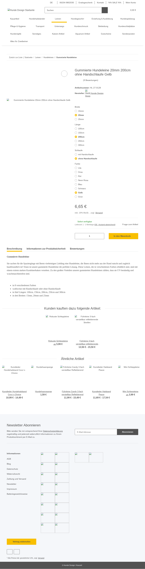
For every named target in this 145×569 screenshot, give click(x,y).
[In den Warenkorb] (9, 66)
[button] (115, 10)
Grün (80, 197)
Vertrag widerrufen (21, 541)
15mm (81, 111)
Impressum (12, 489)
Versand (99, 213)
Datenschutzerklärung (53, 431)
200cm (81, 137)
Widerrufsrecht (13, 474)
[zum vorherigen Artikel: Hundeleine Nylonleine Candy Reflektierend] (129, 57)
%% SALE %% (114, 2)
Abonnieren (127, 432)
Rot (79, 176)
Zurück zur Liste (15, 57)
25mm (81, 119)
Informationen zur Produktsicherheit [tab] (46, 249)
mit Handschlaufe (86, 154)
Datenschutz (12, 469)
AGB (9, 459)
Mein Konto (131, 2)
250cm (81, 141)
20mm (81, 115)
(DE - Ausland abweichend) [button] (104, 225)
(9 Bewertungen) (90, 80)
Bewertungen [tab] (77, 249)
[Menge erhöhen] (101, 236)
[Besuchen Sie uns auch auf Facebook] (10, 551)
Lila (79, 168)
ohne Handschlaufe (87, 158)
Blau (80, 184)
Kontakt (100, 2)
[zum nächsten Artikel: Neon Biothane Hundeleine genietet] (135, 57)
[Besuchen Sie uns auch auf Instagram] (17, 551)
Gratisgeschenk (85, 2)
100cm (81, 128)
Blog (9, 464)
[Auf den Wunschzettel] (64, 74)
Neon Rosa (83, 180)
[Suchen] (105, 10)
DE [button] (51, 2)
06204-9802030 (67, 2)
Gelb (80, 192)
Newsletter (11, 484)
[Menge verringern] (78, 236)
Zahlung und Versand (16, 479)
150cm (81, 133)
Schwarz (82, 188)
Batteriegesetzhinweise (17, 494)
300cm (81, 145)
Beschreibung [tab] (14, 249)
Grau (80, 172)
